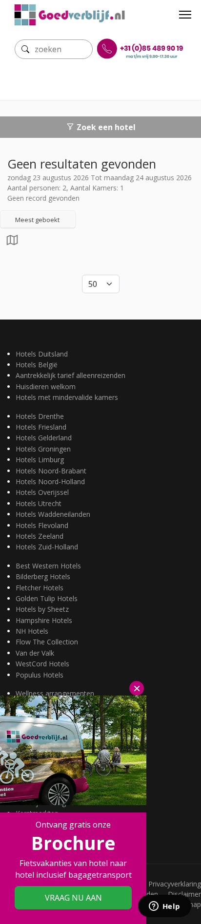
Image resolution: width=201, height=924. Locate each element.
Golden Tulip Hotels (47, 598)
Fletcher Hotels (39, 587)
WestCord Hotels (42, 663)
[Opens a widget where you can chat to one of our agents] (164, 907)
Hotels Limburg (40, 459)
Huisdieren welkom (46, 386)
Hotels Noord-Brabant (51, 470)
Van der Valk (35, 653)
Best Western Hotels (48, 565)
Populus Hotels (39, 674)
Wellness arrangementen (55, 693)
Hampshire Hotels (44, 620)
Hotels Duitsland (42, 353)
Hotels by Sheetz (42, 609)
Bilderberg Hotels (43, 576)
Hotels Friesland (41, 427)
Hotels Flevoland (42, 525)
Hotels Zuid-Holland (47, 546)
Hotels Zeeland (39, 536)
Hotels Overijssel (42, 492)
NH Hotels (32, 631)
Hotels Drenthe (40, 416)
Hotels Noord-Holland (50, 481)
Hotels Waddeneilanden (53, 514)
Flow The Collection (47, 641)
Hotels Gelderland (44, 437)
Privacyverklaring (174, 883)
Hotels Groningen (43, 448)
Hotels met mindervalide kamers (67, 397)
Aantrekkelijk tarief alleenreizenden (70, 375)
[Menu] (185, 14)
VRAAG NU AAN (73, 897)
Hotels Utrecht (38, 503)
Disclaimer (184, 894)
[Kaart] (12, 242)
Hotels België (37, 364)
